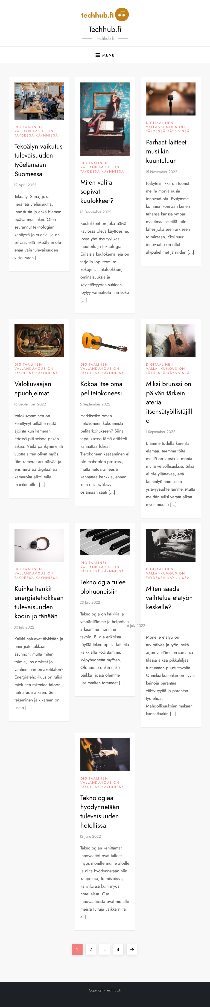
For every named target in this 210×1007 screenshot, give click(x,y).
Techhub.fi (105, 29)
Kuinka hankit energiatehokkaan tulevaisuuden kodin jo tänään (39, 602)
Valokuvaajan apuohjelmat (32, 388)
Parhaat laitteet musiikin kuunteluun (166, 151)
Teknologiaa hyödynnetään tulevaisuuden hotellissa (99, 811)
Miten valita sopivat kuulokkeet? (96, 191)
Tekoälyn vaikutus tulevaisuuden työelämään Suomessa (38, 160)
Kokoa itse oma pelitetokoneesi (101, 388)
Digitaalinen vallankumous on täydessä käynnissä (36, 131)
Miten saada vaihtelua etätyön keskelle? (169, 598)
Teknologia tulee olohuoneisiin (103, 586)
